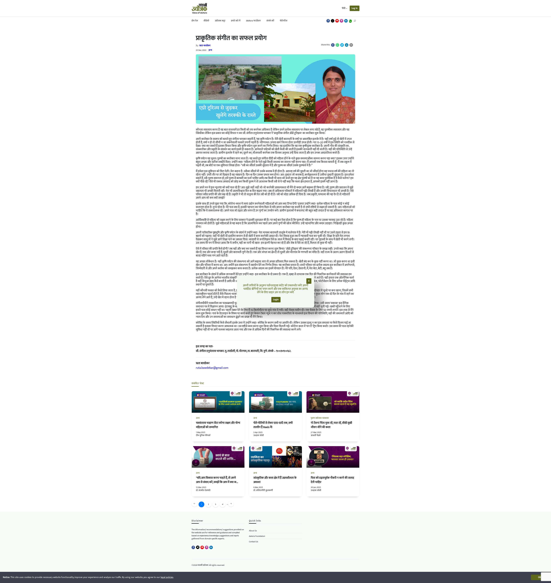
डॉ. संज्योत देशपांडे (203, 490)
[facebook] (333, 45)
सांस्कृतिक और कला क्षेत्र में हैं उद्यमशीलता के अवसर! (274, 480)
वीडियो (206, 21)
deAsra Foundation (257, 536)
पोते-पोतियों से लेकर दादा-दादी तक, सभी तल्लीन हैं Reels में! (273, 425)
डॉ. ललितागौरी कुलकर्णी (263, 490)
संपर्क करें (270, 21)
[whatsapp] (337, 45)
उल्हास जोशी (258, 435)
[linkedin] (346, 45)
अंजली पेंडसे (316, 435)
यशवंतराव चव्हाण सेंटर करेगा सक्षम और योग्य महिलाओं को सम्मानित (218, 425)
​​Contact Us (253, 541)
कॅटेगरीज (283, 21)
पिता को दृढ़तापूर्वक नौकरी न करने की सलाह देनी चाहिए (332, 480)
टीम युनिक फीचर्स (203, 435)
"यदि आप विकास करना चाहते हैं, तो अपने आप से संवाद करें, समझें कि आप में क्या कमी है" (217, 482)
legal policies (167, 577)
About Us (253, 530)
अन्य (210, 50)
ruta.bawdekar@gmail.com (212, 367)
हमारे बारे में (235, 21)
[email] (351, 45)
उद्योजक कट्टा (220, 21)
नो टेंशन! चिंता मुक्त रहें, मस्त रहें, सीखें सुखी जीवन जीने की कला (331, 425)
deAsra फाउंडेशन (253, 21)
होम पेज (195, 21)
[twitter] (342, 45)
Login (276, 300)
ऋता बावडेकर (204, 45)
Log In (355, 8)
